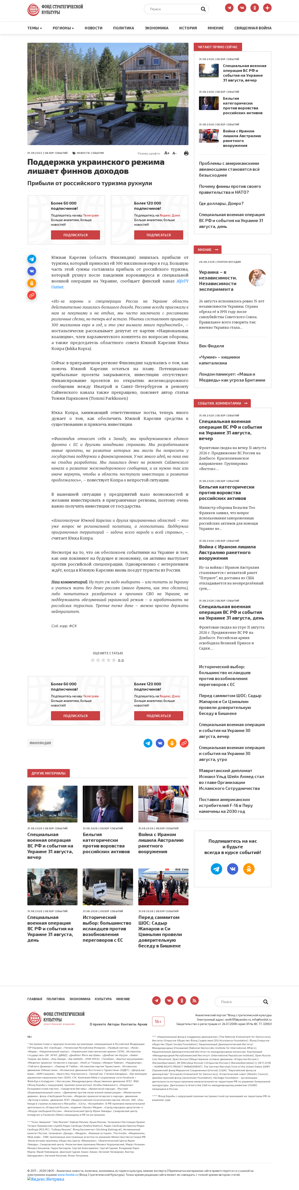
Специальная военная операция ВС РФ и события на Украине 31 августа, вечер (50, 845)
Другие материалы (49, 773)
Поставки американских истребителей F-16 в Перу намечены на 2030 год (226, 805)
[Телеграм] (31, 259)
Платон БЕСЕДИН (229, 261)
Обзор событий (56, 152)
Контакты (128, 1024)
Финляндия (40, 743)
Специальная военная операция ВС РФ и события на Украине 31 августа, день (50, 928)
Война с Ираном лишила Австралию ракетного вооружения (161, 842)
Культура (103, 999)
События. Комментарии (219, 403)
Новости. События (90, 152)
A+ (166, 152)
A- (174, 153)
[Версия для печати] (186, 152)
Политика (123, 28)
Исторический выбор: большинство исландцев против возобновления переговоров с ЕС (107, 928)
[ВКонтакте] (31, 271)
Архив (142, 1024)
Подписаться (75, 235)
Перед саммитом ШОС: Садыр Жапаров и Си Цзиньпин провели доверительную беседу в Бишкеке (160, 931)
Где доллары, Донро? (221, 203)
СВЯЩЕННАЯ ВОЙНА (253, 28)
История (188, 28)
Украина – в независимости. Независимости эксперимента (218, 280)
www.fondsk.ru (68, 1174)
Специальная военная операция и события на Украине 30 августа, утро (232, 753)
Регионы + (63, 28)
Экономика (157, 28)
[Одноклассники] (31, 283)
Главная (34, 999)
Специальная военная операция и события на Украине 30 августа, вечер (232, 730)
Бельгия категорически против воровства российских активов (106, 842)
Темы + (34, 28)
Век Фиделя (211, 345)
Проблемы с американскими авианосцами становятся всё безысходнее (229, 169)
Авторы (113, 1024)
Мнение (216, 28)
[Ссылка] (31, 295)
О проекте (98, 1024)
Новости (93, 28)
